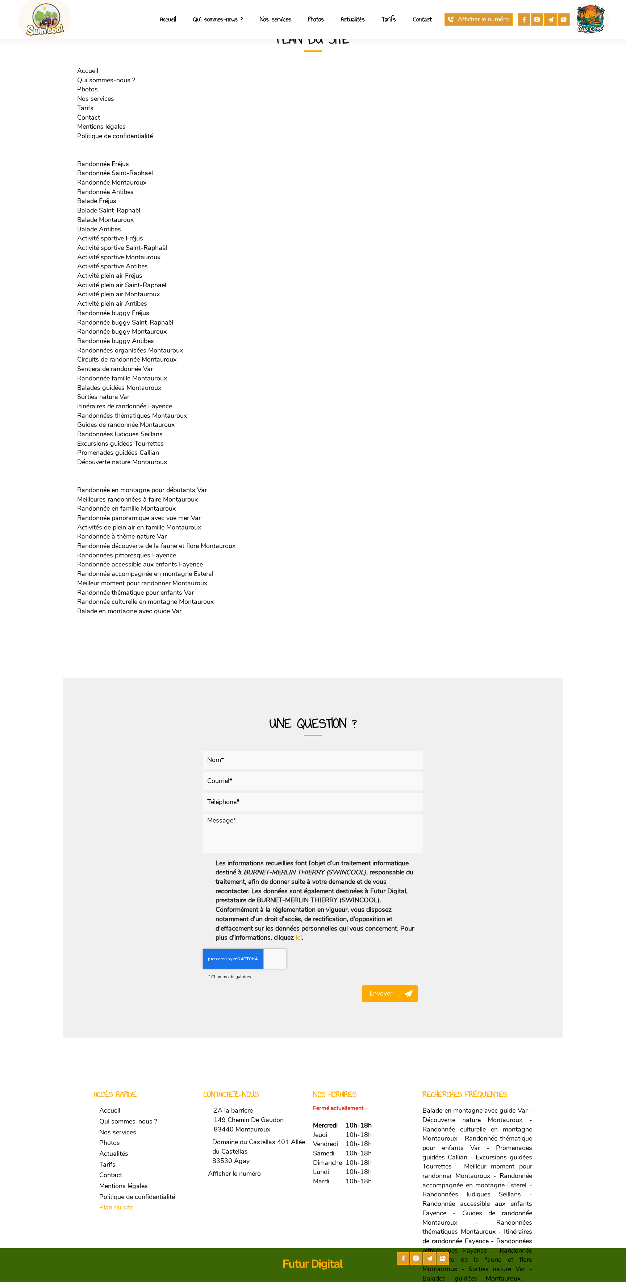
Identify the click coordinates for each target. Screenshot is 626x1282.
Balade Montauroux (105, 219)
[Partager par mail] (550, 19)
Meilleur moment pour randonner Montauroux (142, 583)
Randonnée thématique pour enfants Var (135, 592)
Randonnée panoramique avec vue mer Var (139, 518)
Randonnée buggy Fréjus (113, 313)
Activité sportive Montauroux (118, 257)
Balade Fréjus (96, 201)
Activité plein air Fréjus (109, 275)
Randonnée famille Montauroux (122, 378)
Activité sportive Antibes (112, 266)
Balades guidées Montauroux (119, 387)
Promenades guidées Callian (118, 452)
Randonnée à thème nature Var (122, 536)
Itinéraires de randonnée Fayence (124, 406)
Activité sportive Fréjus (110, 238)
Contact (422, 19)
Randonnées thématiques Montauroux (132, 415)
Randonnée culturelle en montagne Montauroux (145, 601)
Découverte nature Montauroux (122, 462)
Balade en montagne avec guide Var (129, 611)
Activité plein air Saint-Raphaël (121, 285)
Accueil (168, 19)
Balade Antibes (99, 229)
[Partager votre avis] (564, 19)
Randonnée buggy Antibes (115, 341)
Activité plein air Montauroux (118, 294)
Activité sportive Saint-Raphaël (122, 247)
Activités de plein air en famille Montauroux (139, 527)
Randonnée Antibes (105, 191)
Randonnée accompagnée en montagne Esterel (145, 573)
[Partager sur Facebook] (524, 19)
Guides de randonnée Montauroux (126, 424)
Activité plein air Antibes (112, 303)
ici (299, 937)
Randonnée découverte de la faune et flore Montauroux (156, 545)
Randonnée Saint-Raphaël (115, 173)
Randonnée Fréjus (103, 164)
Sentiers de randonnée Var (115, 368)
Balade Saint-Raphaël (108, 210)
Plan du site (116, 1207)
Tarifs (389, 19)
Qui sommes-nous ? (218, 19)
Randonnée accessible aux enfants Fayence (140, 564)
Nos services (275, 19)
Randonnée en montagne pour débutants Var (142, 490)
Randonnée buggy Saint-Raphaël (125, 322)
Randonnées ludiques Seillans (120, 434)
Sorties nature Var (103, 396)
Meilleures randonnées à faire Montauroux (137, 499)
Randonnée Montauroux (111, 182)
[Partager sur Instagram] (537, 19)
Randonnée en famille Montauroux (126, 508)
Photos (316, 19)
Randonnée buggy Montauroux (122, 331)
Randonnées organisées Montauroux (130, 350)
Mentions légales (101, 126)
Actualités (353, 19)
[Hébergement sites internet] (313, 1277)
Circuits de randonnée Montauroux (126, 359)
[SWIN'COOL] (46, 18)
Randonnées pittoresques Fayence (126, 555)
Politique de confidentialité (115, 136)
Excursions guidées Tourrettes (120, 443)
